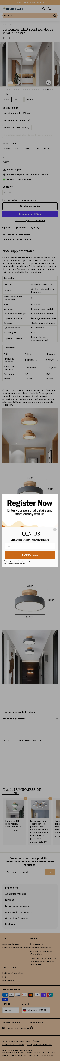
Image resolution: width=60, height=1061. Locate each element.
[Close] (55, 529)
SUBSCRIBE (30, 554)
